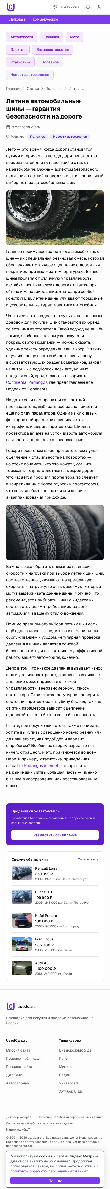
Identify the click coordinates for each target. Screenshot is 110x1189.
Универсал (68, 1083)
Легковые (17, 19)
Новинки (51, 37)
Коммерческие (45, 19)
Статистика (20, 62)
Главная (13, 88)
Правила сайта (19, 1066)
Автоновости (21, 37)
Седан (64, 1075)
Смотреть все (88, 859)
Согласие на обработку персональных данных (40, 1123)
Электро (17, 49)
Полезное (50, 62)
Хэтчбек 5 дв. (71, 1091)
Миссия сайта (18, 1050)
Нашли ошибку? (18, 1129)
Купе (63, 1058)
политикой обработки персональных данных (49, 1171)
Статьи (33, 88)
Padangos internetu (42, 765)
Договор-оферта (18, 1117)
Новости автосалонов (29, 74)
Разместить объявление (55, 835)
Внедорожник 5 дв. (75, 1050)
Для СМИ (14, 1075)
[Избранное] (88, 7)
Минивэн (66, 1066)
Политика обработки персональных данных (70, 1117)
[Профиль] (99, 7)
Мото (74, 37)
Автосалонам (17, 1083)
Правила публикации (24, 1058)
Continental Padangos (26, 382)
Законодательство (53, 49)
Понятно (55, 1180)
